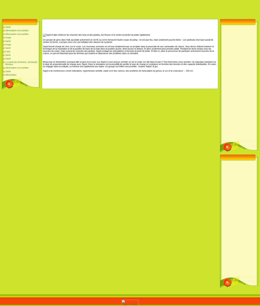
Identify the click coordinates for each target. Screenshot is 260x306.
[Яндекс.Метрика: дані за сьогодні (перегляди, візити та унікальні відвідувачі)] (130, 303)
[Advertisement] (69, 8)
